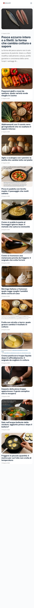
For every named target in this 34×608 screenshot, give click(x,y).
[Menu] (31, 3)
